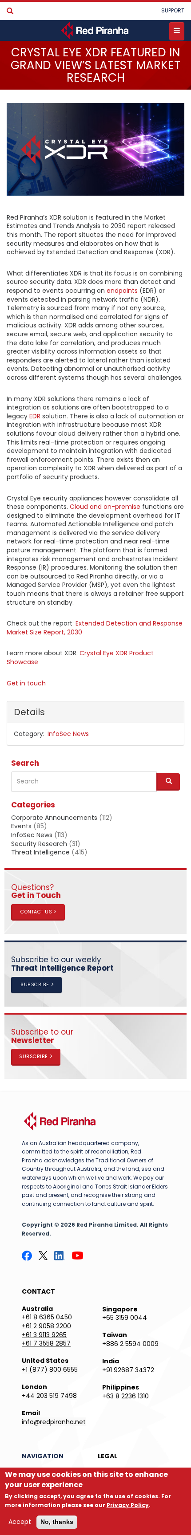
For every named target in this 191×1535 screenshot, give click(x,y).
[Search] (10, 11)
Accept (19, 1522)
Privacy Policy (128, 1505)
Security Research (39, 843)
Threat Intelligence (40, 852)
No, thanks (56, 1521)
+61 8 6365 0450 (47, 1317)
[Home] (95, 30)
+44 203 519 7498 (49, 1395)
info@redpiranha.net (54, 1421)
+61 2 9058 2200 (46, 1326)
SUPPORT (172, 10)
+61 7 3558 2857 (46, 1343)
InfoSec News (68, 733)
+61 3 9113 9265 (44, 1334)
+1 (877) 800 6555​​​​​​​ (50, 1369)
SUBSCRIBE (34, 984)
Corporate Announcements (54, 817)
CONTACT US (36, 912)
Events (21, 826)
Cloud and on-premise (105, 506)
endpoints (122, 290)
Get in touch (26, 683)
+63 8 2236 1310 (125, 1396)
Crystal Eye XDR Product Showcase (80, 657)
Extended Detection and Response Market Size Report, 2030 (95, 628)
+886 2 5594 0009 (130, 1343)
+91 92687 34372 (128, 1370)
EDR (34, 416)
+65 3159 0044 (124, 1317)
